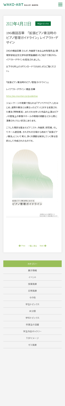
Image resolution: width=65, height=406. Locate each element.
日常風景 (32, 290)
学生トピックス (32, 304)
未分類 (32, 311)
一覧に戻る (32, 245)
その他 (32, 297)
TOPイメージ (32, 338)
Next (42, 245)
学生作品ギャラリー (32, 331)
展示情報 (32, 270)
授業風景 (32, 283)
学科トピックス (32, 317)
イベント (32, 277)
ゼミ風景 (32, 344)
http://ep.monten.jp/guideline (22, 96)
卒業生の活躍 (32, 324)
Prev (23, 245)
